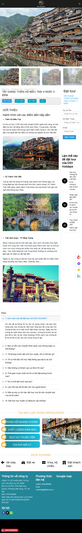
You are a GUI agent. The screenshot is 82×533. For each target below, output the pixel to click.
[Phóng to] (3, 64)
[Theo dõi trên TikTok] (7, 513)
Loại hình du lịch (17, 89)
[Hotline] (79, 257)
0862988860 (11, 530)
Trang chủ (5, 89)
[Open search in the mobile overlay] (79, 4)
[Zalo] (79, 276)
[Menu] (3, 3)
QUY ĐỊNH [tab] (32, 101)
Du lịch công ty (30, 89)
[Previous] (4, 37)
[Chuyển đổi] (3, 318)
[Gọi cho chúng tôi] (11, 513)
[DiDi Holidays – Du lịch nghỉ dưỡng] (41, 4)
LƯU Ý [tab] (43, 101)
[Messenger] (79, 264)
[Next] (78, 37)
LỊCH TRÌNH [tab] (20, 101)
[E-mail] (79, 270)
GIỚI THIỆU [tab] (7, 101)
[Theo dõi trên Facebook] (3, 513)
